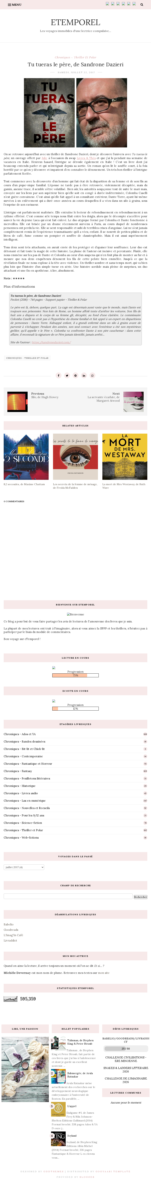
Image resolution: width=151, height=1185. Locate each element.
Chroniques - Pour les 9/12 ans (24, 815)
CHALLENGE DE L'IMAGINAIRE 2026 (126, 1080)
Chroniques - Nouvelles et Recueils (27, 808)
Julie (44, 158)
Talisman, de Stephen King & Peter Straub (80, 1042)
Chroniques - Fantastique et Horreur (28, 763)
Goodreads (11, 930)
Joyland (71, 1135)
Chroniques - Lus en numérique (25, 800)
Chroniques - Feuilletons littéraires (27, 778)
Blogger (87, 1177)
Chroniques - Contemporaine (23, 756)
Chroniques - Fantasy (18, 771)
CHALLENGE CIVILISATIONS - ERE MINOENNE (125, 1059)
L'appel (71, 1106)
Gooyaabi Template (113, 1171)
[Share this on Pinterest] (75, 375)
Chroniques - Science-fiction (23, 823)
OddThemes (53, 1171)
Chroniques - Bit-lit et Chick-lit (24, 749)
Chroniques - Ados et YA (20, 734)
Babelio (8, 924)
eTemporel (75, 22)
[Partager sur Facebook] (59, 375)
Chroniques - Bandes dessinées (24, 741)
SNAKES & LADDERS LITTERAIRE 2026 (125, 1069)
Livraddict (10, 940)
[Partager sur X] (67, 375)
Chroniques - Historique (20, 786)
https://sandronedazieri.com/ (51, 342)
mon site (104, 973)
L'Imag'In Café (13, 935)
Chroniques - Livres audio (21, 793)
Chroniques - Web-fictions (21, 837)
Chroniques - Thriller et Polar (75, 57)
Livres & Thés (86, 158)
